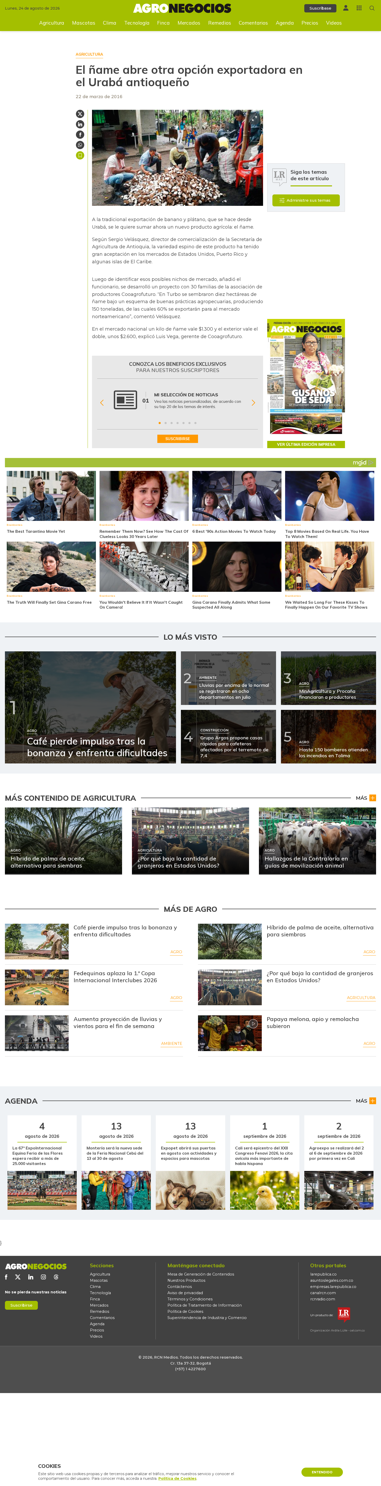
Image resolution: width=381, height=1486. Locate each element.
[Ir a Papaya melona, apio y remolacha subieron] (230, 1033)
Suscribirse (21, 1305)
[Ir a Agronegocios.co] (36, 1266)
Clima (109, 23)
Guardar (80, 155)
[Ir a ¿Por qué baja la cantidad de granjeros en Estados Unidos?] (230, 987)
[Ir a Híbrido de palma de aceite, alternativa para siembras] (230, 941)
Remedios (219, 23)
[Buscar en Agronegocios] (372, 8)
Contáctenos (179, 1286)
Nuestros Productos (186, 1280)
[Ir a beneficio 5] (183, 423)
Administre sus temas (308, 200)
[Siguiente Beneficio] (253, 402)
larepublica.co (323, 1274)
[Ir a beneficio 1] (160, 423)
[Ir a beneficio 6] (189, 423)
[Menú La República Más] (359, 8)
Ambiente (171, 1043)
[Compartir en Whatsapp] (80, 145)
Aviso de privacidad (185, 1293)
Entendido (322, 1472)
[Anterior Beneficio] (101, 402)
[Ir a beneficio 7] (195, 423)
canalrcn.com (323, 1293)
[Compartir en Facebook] (80, 134)
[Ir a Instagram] (43, 1276)
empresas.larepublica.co (333, 1286)
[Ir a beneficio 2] (166, 423)
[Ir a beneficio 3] (172, 423)
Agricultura (51, 23)
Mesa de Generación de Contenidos (200, 1274)
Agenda (285, 23)
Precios (309, 23)
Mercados (189, 23)
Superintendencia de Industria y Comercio (207, 1317)
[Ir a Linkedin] (30, 1276)
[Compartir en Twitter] (80, 114)
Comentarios (253, 23)
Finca (163, 23)
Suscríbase (320, 8)
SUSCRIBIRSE (177, 438)
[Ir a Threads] (56, 1276)
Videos (334, 23)
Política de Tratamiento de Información (204, 1305)
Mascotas (83, 23)
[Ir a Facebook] (6, 1276)
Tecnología (137, 23)
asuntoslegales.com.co (331, 1280)
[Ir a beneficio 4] (178, 423)
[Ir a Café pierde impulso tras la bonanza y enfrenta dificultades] (37, 941)
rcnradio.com (322, 1299)
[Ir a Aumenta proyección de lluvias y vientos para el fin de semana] (37, 1033)
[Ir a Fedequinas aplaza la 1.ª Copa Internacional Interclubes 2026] (37, 987)
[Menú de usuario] (346, 8)
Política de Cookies (185, 1311)
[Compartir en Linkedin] (80, 124)
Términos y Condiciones (190, 1299)
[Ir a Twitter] (17, 1276)
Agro (176, 952)
